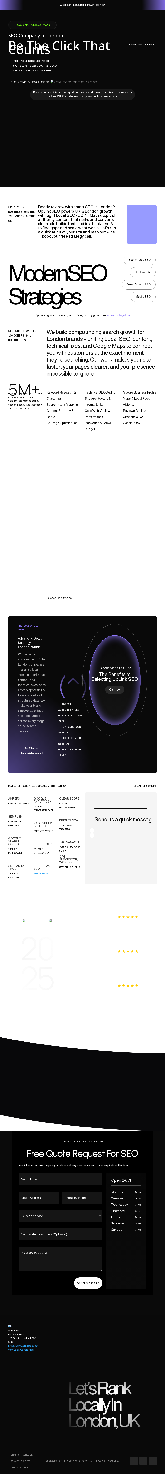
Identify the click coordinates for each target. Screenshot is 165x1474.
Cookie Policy (18, 1467)
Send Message (88, 1283)
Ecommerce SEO (140, 259)
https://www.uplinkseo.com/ (23, 1345)
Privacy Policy (19, 1461)
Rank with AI (143, 272)
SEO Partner (41, 873)
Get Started (31, 748)
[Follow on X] (143, 1461)
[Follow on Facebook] (134, 1461)
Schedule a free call (60, 598)
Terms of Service (21, 1454)
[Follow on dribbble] (153, 1461)
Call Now (114, 689)
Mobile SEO (143, 296)
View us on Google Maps (21, 1349)
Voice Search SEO (139, 284)
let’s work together (118, 315)
